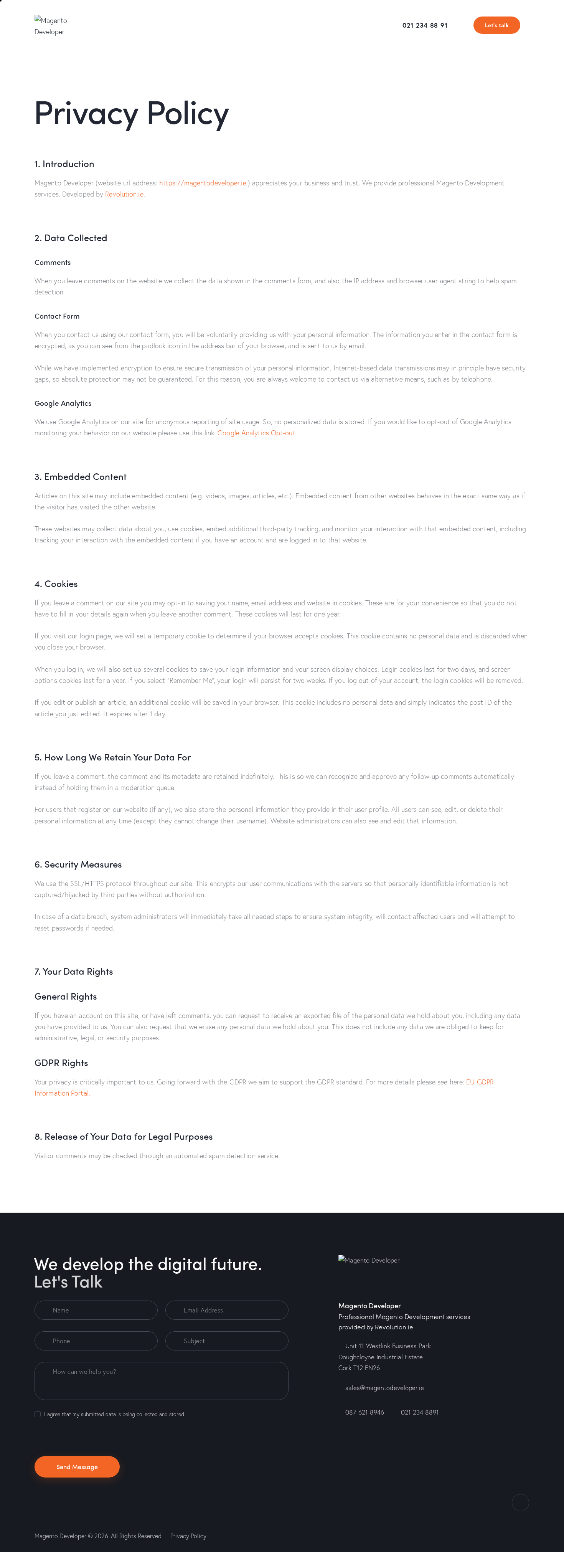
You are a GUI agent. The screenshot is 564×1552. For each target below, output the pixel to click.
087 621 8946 (364, 1412)
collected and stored (160, 1414)
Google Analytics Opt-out (256, 432)
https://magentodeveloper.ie (202, 182)
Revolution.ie (124, 193)
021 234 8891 (420, 1412)
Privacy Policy (188, 1536)
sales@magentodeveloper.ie (384, 1387)
